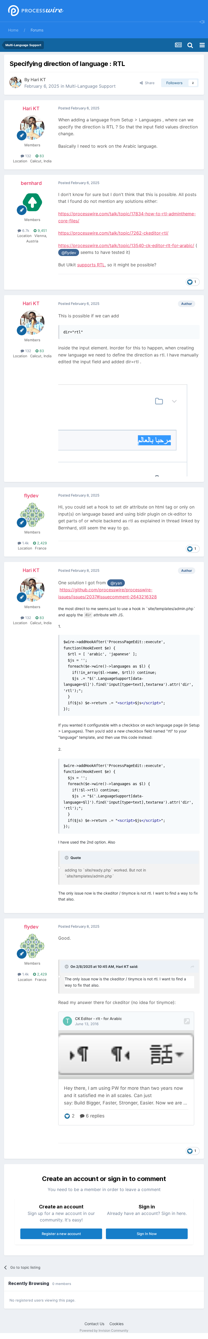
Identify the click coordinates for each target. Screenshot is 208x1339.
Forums (37, 30)
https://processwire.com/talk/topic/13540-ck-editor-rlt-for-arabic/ (126, 245)
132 (27, 156)
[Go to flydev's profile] (32, 515)
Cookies (116, 1323)
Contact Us (94, 1323)
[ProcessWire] (35, 11)
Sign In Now (147, 1233)
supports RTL (91, 264)
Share (149, 83)
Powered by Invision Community (104, 1330)
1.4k (25, 543)
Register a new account (61, 1233)
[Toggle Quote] (67, 857)
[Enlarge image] (129, 423)
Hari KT (38, 79)
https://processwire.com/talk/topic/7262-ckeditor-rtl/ (113, 233)
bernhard (31, 183)
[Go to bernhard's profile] (32, 202)
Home (13, 30)
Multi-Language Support (91, 86)
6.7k (25, 230)
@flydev (68, 252)
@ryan (116, 583)
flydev (31, 495)
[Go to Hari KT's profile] (15, 82)
